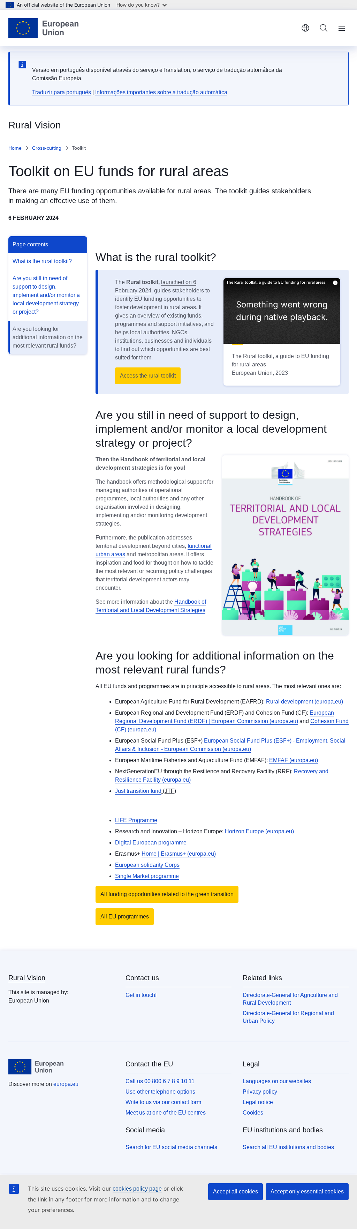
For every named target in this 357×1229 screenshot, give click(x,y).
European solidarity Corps (147, 865)
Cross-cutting (46, 148)
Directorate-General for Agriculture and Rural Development (290, 999)
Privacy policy (260, 1092)
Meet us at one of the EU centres (166, 1113)
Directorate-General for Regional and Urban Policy (288, 1017)
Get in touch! (141, 995)
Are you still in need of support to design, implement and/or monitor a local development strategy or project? (46, 295)
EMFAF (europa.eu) (293, 760)
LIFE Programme (136, 820)
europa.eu (65, 1084)
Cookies (253, 1113)
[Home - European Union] (43, 28)
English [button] (305, 28)
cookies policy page (137, 1189)
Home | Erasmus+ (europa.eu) (179, 854)
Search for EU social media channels (171, 1147)
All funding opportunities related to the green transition (167, 894)
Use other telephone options (160, 1092)
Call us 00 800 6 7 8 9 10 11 (160, 1081)
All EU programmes (124, 916)
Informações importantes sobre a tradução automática (161, 92)
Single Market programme (147, 876)
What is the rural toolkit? (42, 261)
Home (15, 148)
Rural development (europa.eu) (304, 702)
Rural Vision (26, 978)
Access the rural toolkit (148, 376)
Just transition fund (138, 791)
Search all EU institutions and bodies (288, 1147)
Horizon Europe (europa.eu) (259, 831)
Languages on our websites (277, 1081)
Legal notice (258, 1102)
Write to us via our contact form (163, 1102)
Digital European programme (151, 843)
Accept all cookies (235, 1191)
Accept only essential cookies (307, 1191)
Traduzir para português (61, 92)
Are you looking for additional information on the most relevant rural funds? (48, 337)
